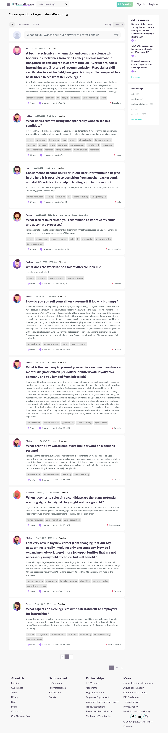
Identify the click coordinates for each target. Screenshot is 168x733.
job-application (85, 140)
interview (31, 145)
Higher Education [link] (95, 692)
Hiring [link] (14, 697)
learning (49, 197)
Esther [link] (28, 604)
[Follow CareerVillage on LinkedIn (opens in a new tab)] (140, 716)
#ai (135, 94)
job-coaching (85, 634)
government (68, 423)
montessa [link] (30, 493)
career (30, 140)
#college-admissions (142, 104)
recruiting (62, 145)
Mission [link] (15, 683)
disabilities (85, 581)
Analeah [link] (29, 262)
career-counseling (35, 98)
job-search (54, 140)
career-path (41, 140)
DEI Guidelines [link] (131, 697)
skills (72, 239)
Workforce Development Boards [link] (102, 702)
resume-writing (58, 634)
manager (43, 145)
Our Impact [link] (17, 687)
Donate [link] (52, 697)
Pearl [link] (28, 168)
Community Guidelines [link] (135, 692)
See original (83, 215)
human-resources (103, 140)
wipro (103, 98)
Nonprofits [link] (91, 687)
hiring (52, 145)
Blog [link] (13, 702)
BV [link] (27, 48)
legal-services (101, 423)
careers (72, 140)
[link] (67, 76)
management (42, 239)
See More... (135, 77)
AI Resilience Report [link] (133, 687)
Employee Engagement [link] (97, 697)
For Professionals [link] (57, 687)
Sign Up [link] (141, 4)
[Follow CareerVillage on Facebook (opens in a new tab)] (133, 716)
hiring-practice (80, 150)
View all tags (136, 120)
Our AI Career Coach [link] (21, 716)
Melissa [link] (29, 296)
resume (30, 634)
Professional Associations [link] (99, 711)
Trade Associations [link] (95, 706)
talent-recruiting (90, 98)
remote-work (93, 145)
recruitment (108, 145)
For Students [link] (55, 683)
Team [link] (14, 692)
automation (87, 239)
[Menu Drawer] (8, 4)
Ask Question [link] (124, 4)
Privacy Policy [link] (130, 706)
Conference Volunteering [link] (99, 716)
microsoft (75, 98)
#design (137, 99)
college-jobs (42, 634)
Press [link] (14, 706)
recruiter (49, 150)
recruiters (94, 150)
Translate (52, 48)
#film (136, 109)
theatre (30, 278)
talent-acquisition (35, 244)
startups (50, 98)
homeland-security (68, 581)
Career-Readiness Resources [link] (138, 683)
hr (58, 98)
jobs (64, 140)
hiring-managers (63, 150)
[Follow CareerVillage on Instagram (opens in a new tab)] (146, 716)
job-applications (77, 145)
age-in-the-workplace (36, 586)
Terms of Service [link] (131, 702)
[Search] (65, 4)
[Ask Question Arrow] (116, 35)
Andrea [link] (29, 215)
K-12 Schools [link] (92, 683)
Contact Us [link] (17, 711)
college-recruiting (102, 634)
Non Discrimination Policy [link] (136, 711)
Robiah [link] (29, 116)
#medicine (138, 114)
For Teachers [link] (55, 692)
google (65, 98)
